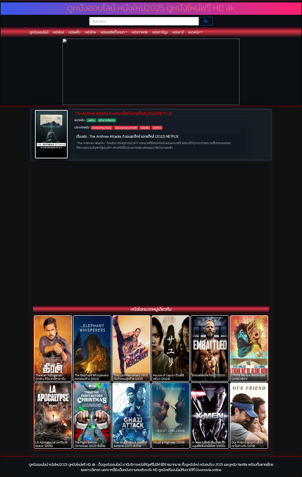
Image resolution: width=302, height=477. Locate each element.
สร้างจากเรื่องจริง (107, 120)
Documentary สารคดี (126, 127)
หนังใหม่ (157, 127)
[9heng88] (151, 71)
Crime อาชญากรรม (101, 127)
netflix (91, 120)
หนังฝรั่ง (145, 127)
